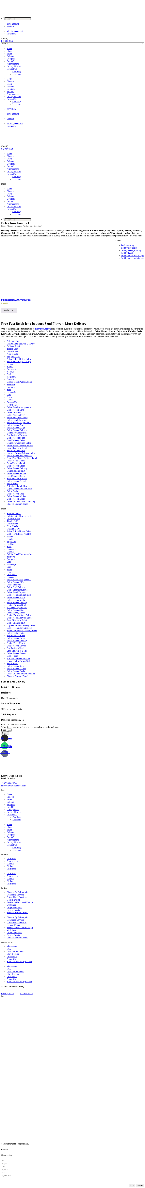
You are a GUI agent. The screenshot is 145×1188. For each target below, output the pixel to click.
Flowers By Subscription (18, 892)
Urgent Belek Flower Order (19, 488)
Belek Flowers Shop (16, 438)
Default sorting (127, 245)
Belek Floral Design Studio (19, 422)
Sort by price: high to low (132, 258)
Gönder (140, 1185)
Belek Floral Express (16, 420)
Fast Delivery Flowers (17, 435)
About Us (11, 959)
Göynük (10, 379)
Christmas (11, 858)
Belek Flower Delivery (17, 430)
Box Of (10, 61)
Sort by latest (127, 253)
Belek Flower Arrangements (19, 455)
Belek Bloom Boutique (17, 417)
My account (12, 946)
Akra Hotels (12, 354)
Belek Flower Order (16, 466)
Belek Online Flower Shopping (21, 501)
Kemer (10, 364)
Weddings (11, 905)
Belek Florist (12, 491)
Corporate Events (14, 907)
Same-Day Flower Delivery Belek (22, 458)
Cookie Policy (26, 993)
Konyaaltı (11, 377)
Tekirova (11, 384)
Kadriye (10, 371)
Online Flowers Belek (16, 432)
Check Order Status (15, 951)
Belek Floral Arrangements (19, 407)
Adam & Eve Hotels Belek (19, 359)
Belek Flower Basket (16, 481)
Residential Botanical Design (20, 902)
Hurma (10, 399)
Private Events (13, 910)
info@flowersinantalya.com (13, 785)
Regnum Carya (13, 356)
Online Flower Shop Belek (19, 443)
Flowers (10, 51)
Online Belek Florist (16, 471)
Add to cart (8, 310)
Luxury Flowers (14, 66)
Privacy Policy (7, 993)
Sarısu (9, 397)
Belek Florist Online (16, 460)
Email (4, 730)
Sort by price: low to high (132, 255)
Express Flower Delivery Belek (21, 453)
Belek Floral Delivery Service (20, 445)
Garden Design (13, 900)
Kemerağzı (12, 392)
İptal (132, 1185)
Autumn (10, 863)
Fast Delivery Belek (16, 476)
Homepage (12, 405)
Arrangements (13, 64)
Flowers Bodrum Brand (17, 504)
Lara (9, 394)
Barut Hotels (12, 351)
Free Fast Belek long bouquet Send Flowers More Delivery (43, 323)
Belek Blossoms (14, 412)
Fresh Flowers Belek (16, 463)
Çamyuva (11, 387)
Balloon (10, 56)
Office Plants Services (16, 897)
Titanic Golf (12, 349)
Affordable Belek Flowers (18, 486)
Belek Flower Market (16, 496)
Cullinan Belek (13, 346)
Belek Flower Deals (16, 499)
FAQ (9, 949)
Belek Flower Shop (15, 494)
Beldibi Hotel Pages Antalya (19, 382)
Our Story (16, 71)
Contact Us (12, 69)
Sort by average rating (131, 250)
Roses (9, 53)
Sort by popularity (129, 248)
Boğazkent (11, 369)
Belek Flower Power (16, 425)
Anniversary (12, 861)
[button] (72, 184)
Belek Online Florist (16, 450)
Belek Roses (12, 483)
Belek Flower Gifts (15, 410)
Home (9, 48)
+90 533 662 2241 (9, 783)
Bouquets (11, 58)
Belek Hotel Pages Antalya (19, 361)
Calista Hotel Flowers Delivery (21, 344)
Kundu (10, 366)
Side (9, 389)
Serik (9, 374)
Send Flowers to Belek (17, 448)
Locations (16, 74)
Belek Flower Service (16, 473)
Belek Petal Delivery (16, 415)
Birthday (11, 866)
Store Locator (13, 954)
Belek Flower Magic (16, 427)
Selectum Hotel (14, 341)
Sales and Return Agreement (19, 961)
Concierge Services (15, 895)
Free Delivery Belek (16, 440)
